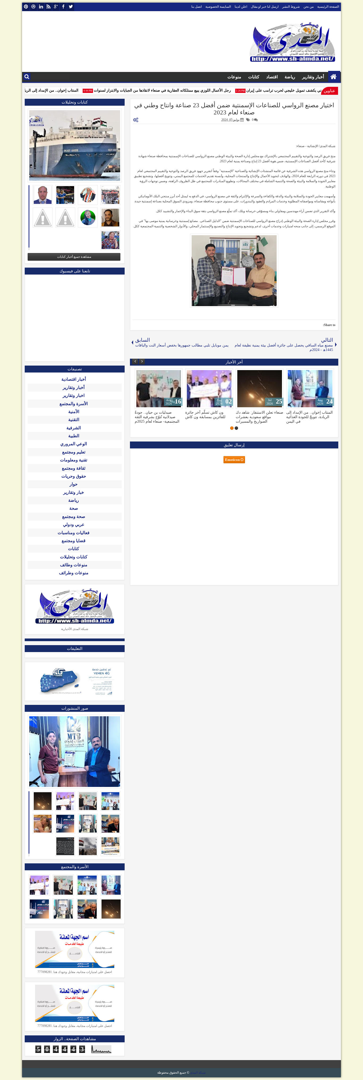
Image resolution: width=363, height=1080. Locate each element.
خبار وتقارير (73, 492)
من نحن (308, 6)
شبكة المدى (198, 1072)
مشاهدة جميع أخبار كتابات (74, 257)
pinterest (26, 7)
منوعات (234, 77)
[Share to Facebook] (152, 373)
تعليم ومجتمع (73, 452)
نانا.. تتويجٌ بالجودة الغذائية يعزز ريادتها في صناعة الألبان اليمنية (158, 414)
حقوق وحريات (73, 476)
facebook (63, 7)
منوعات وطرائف (73, 573)
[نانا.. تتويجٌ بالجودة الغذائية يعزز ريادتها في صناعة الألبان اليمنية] (158, 388)
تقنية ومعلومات (73, 460)
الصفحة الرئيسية (328, 6)
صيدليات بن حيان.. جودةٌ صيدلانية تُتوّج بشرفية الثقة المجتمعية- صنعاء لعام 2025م (207, 416)
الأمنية (73, 411)
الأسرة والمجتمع (74, 403)
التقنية (73, 419)
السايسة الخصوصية (218, 6)
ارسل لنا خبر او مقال (264, 6)
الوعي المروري (73, 444)
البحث (27, 76)
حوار (74, 484)
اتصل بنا (196, 6)
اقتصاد (272, 77)
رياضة (290, 77)
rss (48, 7)
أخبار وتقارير (313, 77)
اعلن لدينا (241, 6)
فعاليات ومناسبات (74, 532)
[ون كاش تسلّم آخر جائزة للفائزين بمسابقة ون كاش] (259, 388)
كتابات (253, 77)
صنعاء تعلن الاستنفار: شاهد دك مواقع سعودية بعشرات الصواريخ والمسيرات (310, 416)
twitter (70, 7)
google (55, 7)
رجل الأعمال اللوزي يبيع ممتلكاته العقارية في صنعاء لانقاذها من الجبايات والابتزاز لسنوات (172, 90)
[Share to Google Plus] (140, 373)
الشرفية (73, 428)
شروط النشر (291, 6)
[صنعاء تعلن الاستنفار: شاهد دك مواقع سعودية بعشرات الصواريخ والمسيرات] (310, 388)
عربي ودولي (74, 524)
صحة (73, 508)
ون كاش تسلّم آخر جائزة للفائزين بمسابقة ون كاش (256, 414)
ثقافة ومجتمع (73, 468)
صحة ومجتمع (73, 516)
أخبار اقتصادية (73, 379)
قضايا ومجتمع (74, 540)
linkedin (40, 7)
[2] (232, 428)
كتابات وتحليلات (73, 557)
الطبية (73, 436)
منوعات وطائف (73, 565)
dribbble (33, 7)
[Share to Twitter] (146, 373)
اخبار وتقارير (74, 395)
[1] (236, 428)
